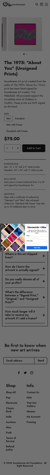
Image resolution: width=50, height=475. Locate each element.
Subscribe (37, 248)
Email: (28, 235)
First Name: (30, 240)
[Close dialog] (47, 225)
